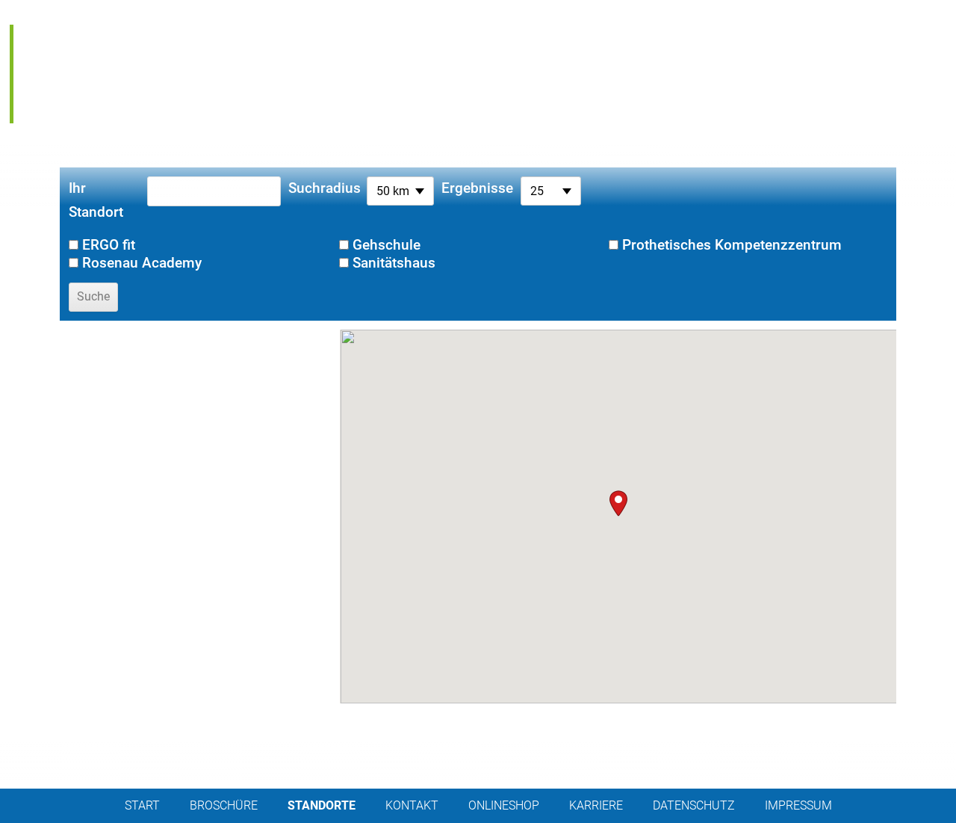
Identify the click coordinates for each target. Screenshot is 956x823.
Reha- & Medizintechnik (132, 54)
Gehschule (386, 245)
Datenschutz (694, 805)
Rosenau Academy (109, 113)
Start (142, 805)
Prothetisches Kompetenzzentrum (732, 245)
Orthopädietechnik (115, 34)
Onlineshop (503, 805)
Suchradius (323, 188)
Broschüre (224, 805)
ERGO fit (63, 93)
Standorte (322, 805)
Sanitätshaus (88, 74)
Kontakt (411, 805)
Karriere (596, 805)
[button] (618, 503)
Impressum (798, 805)
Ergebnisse (477, 188)
